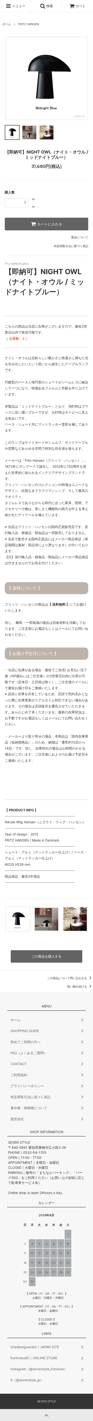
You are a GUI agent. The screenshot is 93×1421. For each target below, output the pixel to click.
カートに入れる (49, 224)
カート (81, 6)
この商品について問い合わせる (67, 978)
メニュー (18, 6)
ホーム (6, 24)
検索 (49, 6)
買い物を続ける (77, 986)
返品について (79, 237)
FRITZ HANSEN (28, 24)
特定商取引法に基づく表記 (71, 246)
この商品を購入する (46, 956)
